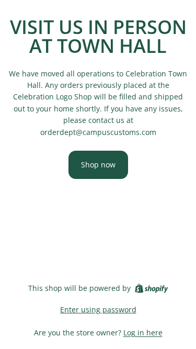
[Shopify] (151, 288)
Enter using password (98, 309)
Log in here (143, 332)
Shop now (98, 165)
